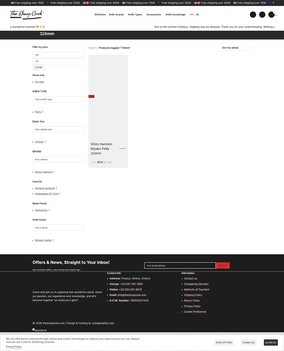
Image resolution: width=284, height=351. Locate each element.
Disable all (249, 342)
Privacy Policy (13, 346)
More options (224, 342)
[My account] (262, 15)
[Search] (253, 15)
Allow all (270, 342)
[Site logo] (26, 14)
